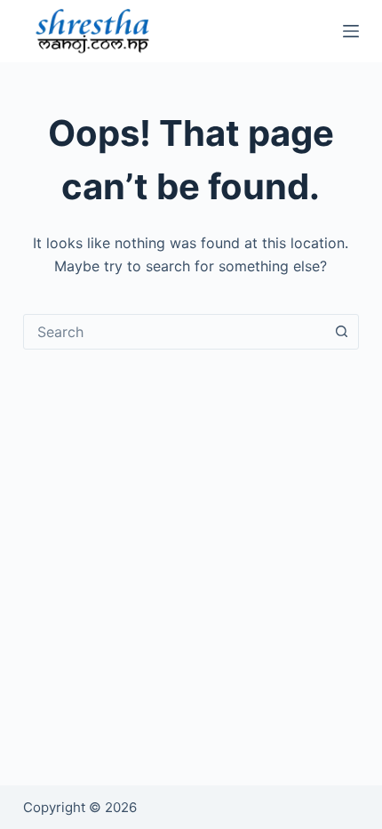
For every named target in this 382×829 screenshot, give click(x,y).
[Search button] (341, 332)
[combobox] (174, 332)
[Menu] (351, 31)
